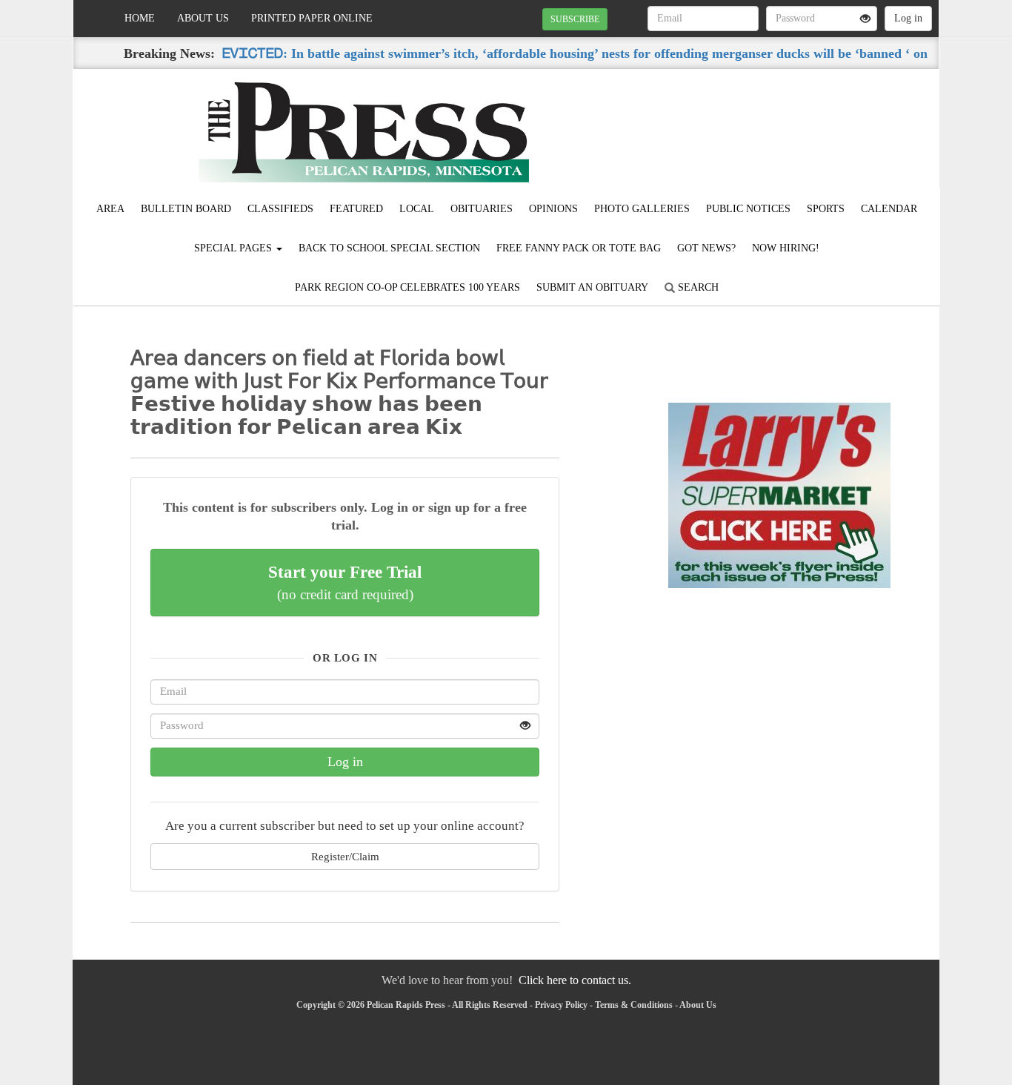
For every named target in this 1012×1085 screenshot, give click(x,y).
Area (110, 208)
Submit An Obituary (592, 287)
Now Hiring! (785, 248)
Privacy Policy (561, 1005)
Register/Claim (345, 856)
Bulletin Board (186, 208)
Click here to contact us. (575, 980)
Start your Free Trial (345, 582)
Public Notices (748, 208)
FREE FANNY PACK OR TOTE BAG (578, 248)
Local (416, 208)
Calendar (889, 208)
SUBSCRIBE (574, 19)
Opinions (553, 208)
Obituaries (481, 208)
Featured (356, 208)
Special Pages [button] (234, 248)
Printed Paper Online (312, 18)
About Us (203, 18)
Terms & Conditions (634, 1005)
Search (697, 287)
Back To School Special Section (389, 248)
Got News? (706, 248)
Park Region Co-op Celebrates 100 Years (407, 287)
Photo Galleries (642, 208)
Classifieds (280, 208)
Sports (826, 208)
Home (139, 18)
